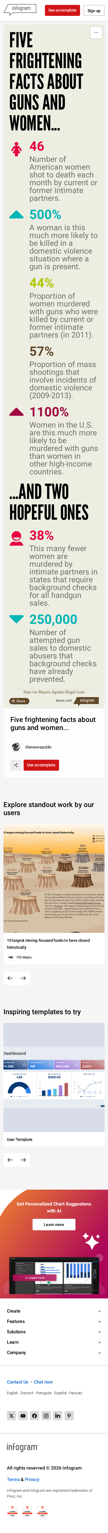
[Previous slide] (10, 978)
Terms (13, 1479)
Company (16, 1352)
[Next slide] (23, 978)
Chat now (43, 1382)
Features (16, 1321)
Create (13, 1311)
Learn (13, 1342)
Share (20, 701)
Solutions (16, 1331)
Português (44, 1393)
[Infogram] (19, 10)
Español (60, 1393)
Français (75, 1393)
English (12, 1393)
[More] (96, 32)
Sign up (94, 10)
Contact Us (17, 1382)
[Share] (15, 765)
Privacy (32, 1479)
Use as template (62, 10)
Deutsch (27, 1393)
